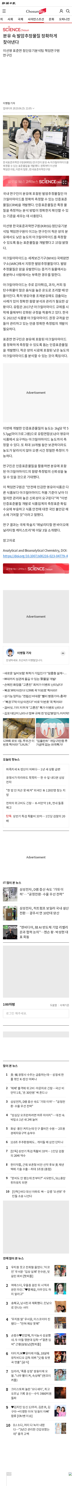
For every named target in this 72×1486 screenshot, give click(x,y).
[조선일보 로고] (9, 3)
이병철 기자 (9, 103)
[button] (4, 11)
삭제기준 (64, 1005)
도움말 (53, 1005)
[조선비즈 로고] (36, 11)
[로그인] (61, 11)
